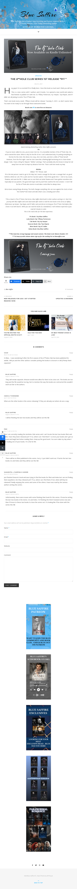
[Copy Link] (2, 448)
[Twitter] (2, 442)
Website (7, 546)
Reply (71, 353)
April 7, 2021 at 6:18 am (10, 398)
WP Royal (50, 876)
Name (6, 528)
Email (6, 537)
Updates (38, 76)
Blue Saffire (39, 14)
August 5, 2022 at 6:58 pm (12, 455)
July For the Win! (35, 333)
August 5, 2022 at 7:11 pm (12, 414)
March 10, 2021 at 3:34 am (11, 355)
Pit (34, 107)
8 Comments (69, 289)
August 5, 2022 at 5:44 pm (12, 494)
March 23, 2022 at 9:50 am (11, 474)
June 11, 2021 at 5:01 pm (10, 431)
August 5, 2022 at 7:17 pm (12, 376)
